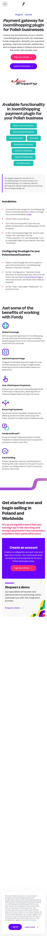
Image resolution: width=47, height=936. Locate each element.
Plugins (19, 14)
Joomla (28, 14)
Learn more (30, 927)
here (32, 212)
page (29, 214)
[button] (5, 4)
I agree (15, 927)
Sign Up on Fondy (21, 57)
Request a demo (12, 608)
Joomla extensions (21, 66)
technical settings (33, 277)
